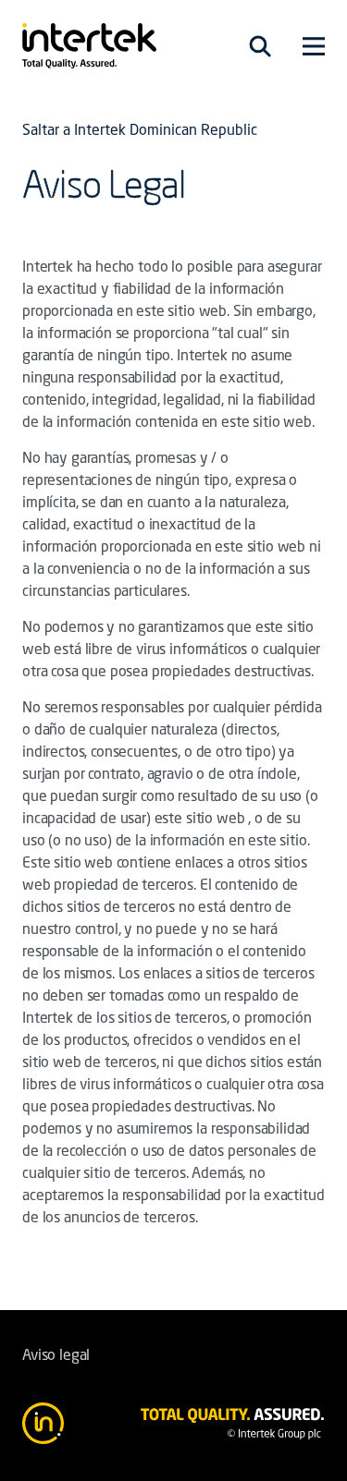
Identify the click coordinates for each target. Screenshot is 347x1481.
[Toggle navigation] (260, 46)
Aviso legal (56, 1356)
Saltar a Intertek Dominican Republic (139, 131)
